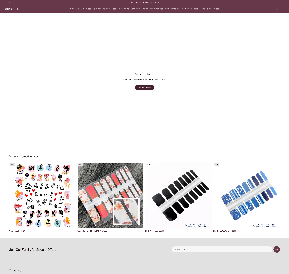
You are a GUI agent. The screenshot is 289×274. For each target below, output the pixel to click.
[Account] (277, 8)
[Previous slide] (9, 2)
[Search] (272, 8)
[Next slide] (277, 2)
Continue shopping (144, 87)
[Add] (72, 225)
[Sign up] (276, 249)
